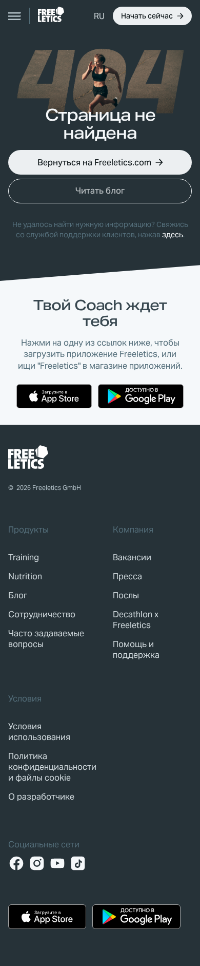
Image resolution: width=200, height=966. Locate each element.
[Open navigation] (15, 16)
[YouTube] (57, 863)
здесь (172, 234)
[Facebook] (16, 863)
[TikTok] (78, 863)
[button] (99, 16)
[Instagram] (37, 863)
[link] (51, 14)
